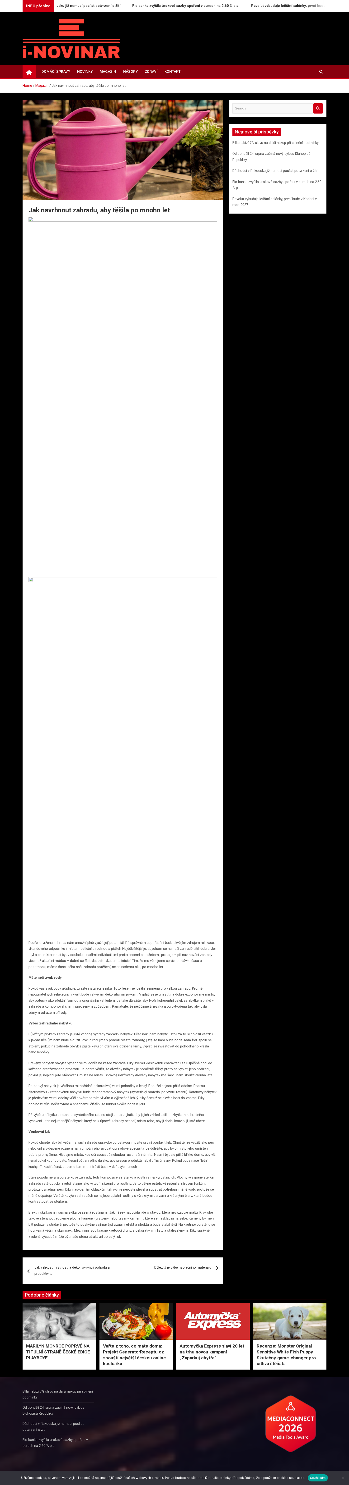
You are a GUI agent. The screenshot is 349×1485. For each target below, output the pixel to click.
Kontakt (172, 71)
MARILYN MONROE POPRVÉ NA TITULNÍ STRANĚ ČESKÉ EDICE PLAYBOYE (58, 1351)
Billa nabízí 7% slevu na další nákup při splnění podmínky (275, 143)
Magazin (108, 71)
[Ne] (343, 1478)
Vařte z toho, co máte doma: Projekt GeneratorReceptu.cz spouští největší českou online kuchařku (134, 1354)
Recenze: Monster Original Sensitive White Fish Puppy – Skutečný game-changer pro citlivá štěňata (287, 1354)
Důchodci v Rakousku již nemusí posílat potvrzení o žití (274, 171)
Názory (130, 71)
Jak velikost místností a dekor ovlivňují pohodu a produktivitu (72, 1270)
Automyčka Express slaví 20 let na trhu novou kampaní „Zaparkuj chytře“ (212, 1351)
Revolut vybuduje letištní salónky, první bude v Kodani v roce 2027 (280, 6)
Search (318, 108)
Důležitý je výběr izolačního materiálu (182, 1267)
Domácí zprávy (56, 71)
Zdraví (151, 71)
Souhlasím (317, 1478)
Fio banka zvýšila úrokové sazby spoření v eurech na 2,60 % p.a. (159, 6)
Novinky (85, 71)
